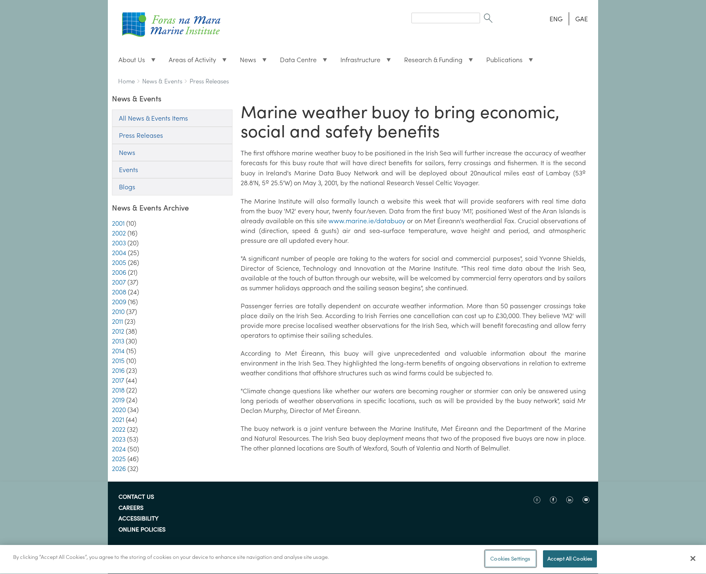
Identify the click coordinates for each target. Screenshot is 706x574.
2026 (119, 468)
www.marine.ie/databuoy (366, 221)
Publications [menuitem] (501, 62)
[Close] (693, 558)
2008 (119, 292)
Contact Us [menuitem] (136, 497)
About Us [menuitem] (128, 62)
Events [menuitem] (128, 170)
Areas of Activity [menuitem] (189, 62)
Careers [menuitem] (130, 508)
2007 (119, 282)
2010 (118, 311)
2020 (119, 410)
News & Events (162, 81)
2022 (118, 429)
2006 (119, 272)
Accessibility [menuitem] (138, 519)
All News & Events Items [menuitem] (153, 118)
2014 (118, 351)
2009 (119, 302)
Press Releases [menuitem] (141, 135)
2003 (119, 243)
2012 (118, 331)
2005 (119, 262)
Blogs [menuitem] (127, 187)
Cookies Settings (510, 558)
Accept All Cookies (569, 558)
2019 (118, 400)
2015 (118, 361)
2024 (119, 449)
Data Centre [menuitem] (295, 62)
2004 (119, 253)
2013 (118, 341)
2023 (118, 439)
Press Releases (209, 81)
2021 (118, 419)
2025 (119, 459)
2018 (118, 390)
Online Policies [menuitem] (141, 530)
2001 (118, 223)
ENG (556, 19)
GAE (581, 19)
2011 (117, 321)
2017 (118, 380)
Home (126, 81)
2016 (118, 370)
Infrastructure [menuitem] (357, 62)
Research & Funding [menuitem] (430, 62)
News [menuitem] (244, 62)
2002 (119, 233)
